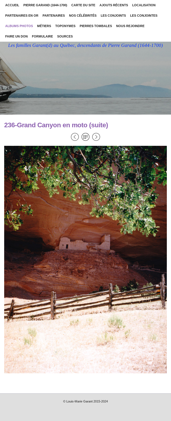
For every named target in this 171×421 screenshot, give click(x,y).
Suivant (96, 137)
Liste (85, 137)
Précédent (75, 137)
